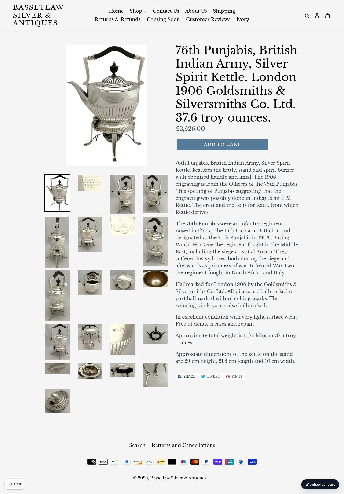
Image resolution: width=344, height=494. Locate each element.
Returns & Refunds (118, 19)
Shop (137, 11)
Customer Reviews (208, 19)
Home (116, 11)
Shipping (224, 11)
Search (137, 445)
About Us (196, 11)
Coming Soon (163, 19)
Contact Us (166, 11)
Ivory (242, 19)
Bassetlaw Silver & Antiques (38, 15)
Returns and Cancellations (183, 445)
